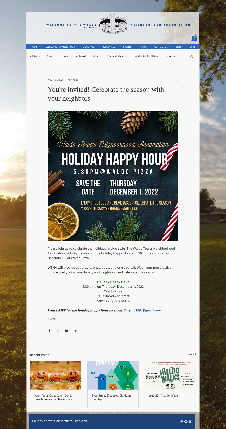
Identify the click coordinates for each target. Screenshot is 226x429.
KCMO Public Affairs (146, 56)
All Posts (35, 56)
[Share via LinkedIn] (66, 330)
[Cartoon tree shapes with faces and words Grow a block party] (113, 375)
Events (51, 56)
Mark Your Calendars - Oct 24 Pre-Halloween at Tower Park (53, 397)
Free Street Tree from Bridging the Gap (112, 397)
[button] (194, 37)
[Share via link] (75, 330)
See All (192, 354)
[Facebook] (186, 421)
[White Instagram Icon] (190, 421)
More (168, 56)
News (65, 56)
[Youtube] (181, 421)
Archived (80, 56)
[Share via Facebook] (49, 330)
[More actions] (176, 80)
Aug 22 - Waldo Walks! (164, 395)
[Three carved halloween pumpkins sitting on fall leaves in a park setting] (55, 375)
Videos (97, 56)
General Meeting (117, 56)
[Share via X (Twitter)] (58, 330)
